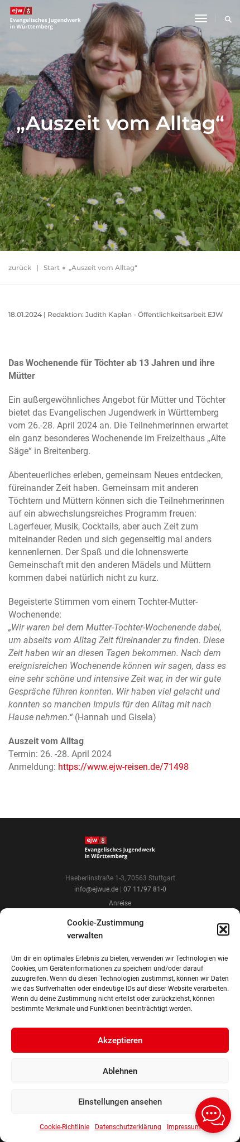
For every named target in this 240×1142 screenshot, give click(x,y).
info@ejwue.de (96, 889)
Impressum (184, 1127)
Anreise (120, 903)
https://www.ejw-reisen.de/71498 (123, 767)
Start (52, 267)
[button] (223, 929)
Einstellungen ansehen (120, 1102)
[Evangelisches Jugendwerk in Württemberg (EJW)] (46, 18)
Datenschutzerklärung (128, 1127)
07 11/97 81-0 (144, 889)
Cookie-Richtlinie (64, 1127)
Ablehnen (120, 1071)
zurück (19, 267)
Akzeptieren (120, 1040)
